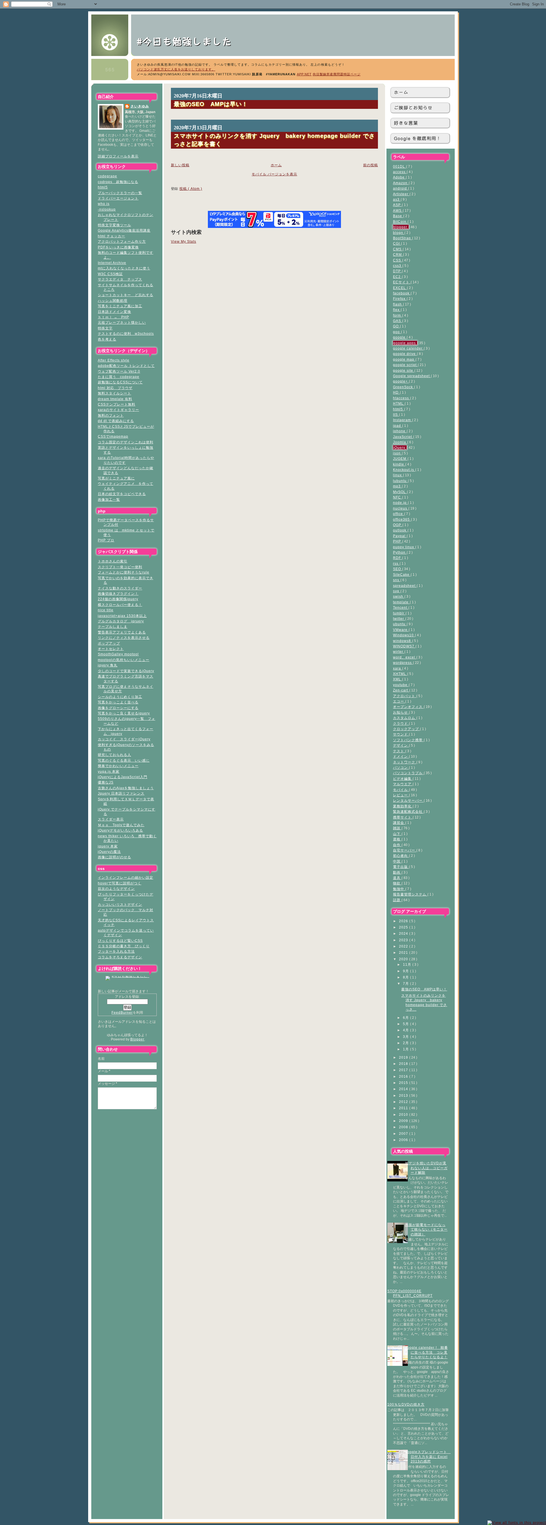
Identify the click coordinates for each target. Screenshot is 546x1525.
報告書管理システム (410, 894)
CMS (398, 249)
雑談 (397, 828)
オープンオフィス (408, 707)
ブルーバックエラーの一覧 (120, 193)
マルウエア (403, 784)
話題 (397, 900)
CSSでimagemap (113, 436)
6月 (406, 1017)
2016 (404, 1076)
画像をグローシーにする (118, 708)
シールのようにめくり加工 (120, 697)
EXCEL (400, 288)
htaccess (401, 398)
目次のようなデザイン (116, 888)
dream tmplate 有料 (115, 399)
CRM (398, 254)
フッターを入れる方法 (116, 951)
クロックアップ (406, 729)
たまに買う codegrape (118, 377)
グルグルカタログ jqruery (121, 621)
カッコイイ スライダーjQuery (124, 739)
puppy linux (404, 547)
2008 (404, 1127)
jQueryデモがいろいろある (120, 830)
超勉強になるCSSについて (120, 382)
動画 (397, 872)
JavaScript (403, 437)
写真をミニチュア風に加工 (120, 306)
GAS (397, 321)
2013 (404, 1095)
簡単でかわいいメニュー (118, 766)
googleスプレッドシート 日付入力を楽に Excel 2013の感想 (428, 1456)
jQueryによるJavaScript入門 (122, 777)
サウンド (401, 734)
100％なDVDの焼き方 (406, 1404)
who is (103, 203)
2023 (404, 940)
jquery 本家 (108, 846)
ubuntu (400, 624)
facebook (402, 293)
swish (398, 596)
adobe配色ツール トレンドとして (126, 365)
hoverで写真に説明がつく (119, 883)
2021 (404, 952)
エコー (399, 701)
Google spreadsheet (412, 376)
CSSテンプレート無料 (116, 404)
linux (398, 475)
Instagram (402, 420)
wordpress (403, 662)
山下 (397, 834)
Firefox (400, 298)
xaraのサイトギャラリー (118, 410)
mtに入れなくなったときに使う (124, 268)
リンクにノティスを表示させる (124, 637)
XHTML (400, 674)
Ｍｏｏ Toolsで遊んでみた (121, 825)
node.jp (400, 502)
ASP (397, 205)
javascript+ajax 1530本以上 (122, 616)
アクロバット (404, 696)
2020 (404, 959)
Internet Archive (112, 263)
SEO (397, 569)
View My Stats (183, 242)
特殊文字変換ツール (114, 225)
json (397, 453)
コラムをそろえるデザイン (120, 957)
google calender (408, 348)
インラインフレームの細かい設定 (125, 877)
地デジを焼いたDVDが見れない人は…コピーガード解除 (426, 1167)
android (400, 188)
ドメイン (401, 756)
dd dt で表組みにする (116, 421)
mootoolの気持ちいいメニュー (123, 660)
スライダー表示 (111, 819)
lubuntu (400, 481)
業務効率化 (403, 806)
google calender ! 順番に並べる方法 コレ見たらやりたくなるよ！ (426, 1352)
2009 (404, 1121)
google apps (405, 343)
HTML (399, 403)
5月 (406, 1024)
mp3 (397, 486)
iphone (400, 431)
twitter (399, 618)
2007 (404, 1133)
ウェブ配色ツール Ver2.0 (119, 371)
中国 (397, 861)
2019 (404, 1057)
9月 (406, 971)
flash (398, 304)
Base (398, 216)
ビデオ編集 (403, 778)
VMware (401, 629)
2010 (404, 1114)
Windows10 (404, 635)
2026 (404, 921)
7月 (406, 983)
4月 (406, 1030)
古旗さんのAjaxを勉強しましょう (126, 788)
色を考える (107, 339)
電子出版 (401, 867)
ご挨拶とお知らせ (413, 108)
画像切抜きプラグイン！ (118, 593)
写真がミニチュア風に (116, 478)
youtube (401, 685)
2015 (404, 1082)
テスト (399, 751)
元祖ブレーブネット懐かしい (122, 322)
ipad (397, 425)
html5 (103, 187)
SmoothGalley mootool (118, 654)
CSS (397, 260)
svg (396, 591)
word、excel (404, 657)
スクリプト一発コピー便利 (120, 567)
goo (397, 332)
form (397, 315)
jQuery (399, 447)
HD (396, 392)
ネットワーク (404, 762)
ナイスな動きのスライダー (120, 588)
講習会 (399, 822)
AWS (398, 210)
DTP (397, 271)
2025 (404, 927)
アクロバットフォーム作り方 (122, 241)
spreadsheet (405, 585)
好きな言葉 (406, 123)
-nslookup (107, 209)
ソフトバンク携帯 (408, 740)
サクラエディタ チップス (120, 279)
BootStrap (402, 238)
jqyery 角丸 (107, 665)
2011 (404, 1108)
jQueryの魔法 (109, 851)
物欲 (397, 883)
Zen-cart (401, 690)
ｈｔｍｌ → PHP (113, 317)
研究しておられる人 (114, 755)
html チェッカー (111, 236)
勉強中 (399, 889)
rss (396, 563)
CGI (397, 243)
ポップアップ (109, 643)
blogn (398, 232)
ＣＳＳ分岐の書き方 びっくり (124, 946)
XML (397, 679)
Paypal (400, 536)
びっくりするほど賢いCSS (120, 940)
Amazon (401, 183)
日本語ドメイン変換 (114, 311)
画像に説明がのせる (114, 857)
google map (404, 359)
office (398, 514)
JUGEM (400, 458)
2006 (404, 1140)
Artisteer (401, 194)
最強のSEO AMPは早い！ (424, 989)
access (400, 172)
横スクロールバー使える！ (120, 604)
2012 (404, 1102)
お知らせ (401, 712)
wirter (398, 651)
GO (396, 326)
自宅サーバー (404, 850)
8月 (406, 977)
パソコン (401, 767)
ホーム (401, 92)
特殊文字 (105, 328)
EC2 (397, 277)
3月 (406, 1036)
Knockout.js (404, 469)
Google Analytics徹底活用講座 (124, 230)
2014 (404, 1089)
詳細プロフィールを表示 (118, 156)
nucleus (400, 508)
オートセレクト (111, 649)
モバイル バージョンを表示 (274, 174)
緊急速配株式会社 (408, 811)
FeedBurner (122, 1012)
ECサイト (402, 282)
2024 (404, 933)
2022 (404, 946)
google (400, 337)
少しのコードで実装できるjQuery (126, 671)
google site (403, 370)
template (401, 602)
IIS (396, 414)
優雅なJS (105, 782)
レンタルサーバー (408, 800)
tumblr (399, 613)
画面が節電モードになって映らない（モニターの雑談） (426, 1229)
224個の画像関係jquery (118, 599)
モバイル (401, 789)
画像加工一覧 (109, 499)
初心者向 (401, 855)
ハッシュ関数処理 (112, 300)
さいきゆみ (140, 106)
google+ (401, 381)
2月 (406, 1043)
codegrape (107, 176)
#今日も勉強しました (189, 40)
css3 (397, 265)
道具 (397, 878)
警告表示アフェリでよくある (122, 632)
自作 (397, 845)
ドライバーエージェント (118, 198)
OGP (397, 525)
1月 (406, 1049)
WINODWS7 (404, 646)
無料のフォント (111, 415)
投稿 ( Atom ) (190, 189)
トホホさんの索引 (112, 561)
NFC (397, 497)
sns (396, 580)
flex (397, 309)
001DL (399, 166)
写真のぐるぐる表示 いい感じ (124, 760)
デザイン (401, 745)
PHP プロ (106, 540)
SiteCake (402, 574)
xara (397, 668)
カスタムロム (404, 718)
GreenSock (403, 387)
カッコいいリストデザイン (120, 904)
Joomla (400, 442)
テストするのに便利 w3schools (126, 333)
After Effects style (113, 360)
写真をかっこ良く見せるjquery (124, 713)
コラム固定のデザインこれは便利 (125, 442)
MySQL (400, 492)
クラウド (401, 723)
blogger (400, 227)
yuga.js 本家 (108, 771)
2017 (404, 1070)
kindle (399, 464)
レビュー (401, 795)
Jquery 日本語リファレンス (121, 793)
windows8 (402, 641)
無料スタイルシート (114, 393)
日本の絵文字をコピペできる (122, 494)
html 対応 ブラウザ (115, 388)
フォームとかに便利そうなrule (123, 572)
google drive (405, 354)
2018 (404, 1063)
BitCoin (400, 221)
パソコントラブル (408, 773)
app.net (304, 74)
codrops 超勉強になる (118, 182)
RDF (397, 558)
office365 (402, 519)
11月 (407, 964)
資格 (397, 839)
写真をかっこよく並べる (118, 702)
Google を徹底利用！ (417, 138)
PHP (397, 541)
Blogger (137, 1039)
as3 (397, 199)
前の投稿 (370, 165)
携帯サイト (403, 817)
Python (400, 552)
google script (405, 365)
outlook (400, 530)
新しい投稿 (180, 165)
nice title (105, 610)
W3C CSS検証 (110, 274)
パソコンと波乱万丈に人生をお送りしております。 (176, 69)
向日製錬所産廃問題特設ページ (337, 74)
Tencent (400, 607)
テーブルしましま (112, 626)
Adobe (399, 177)
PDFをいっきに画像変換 (118, 247)
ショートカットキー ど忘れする (125, 295)
